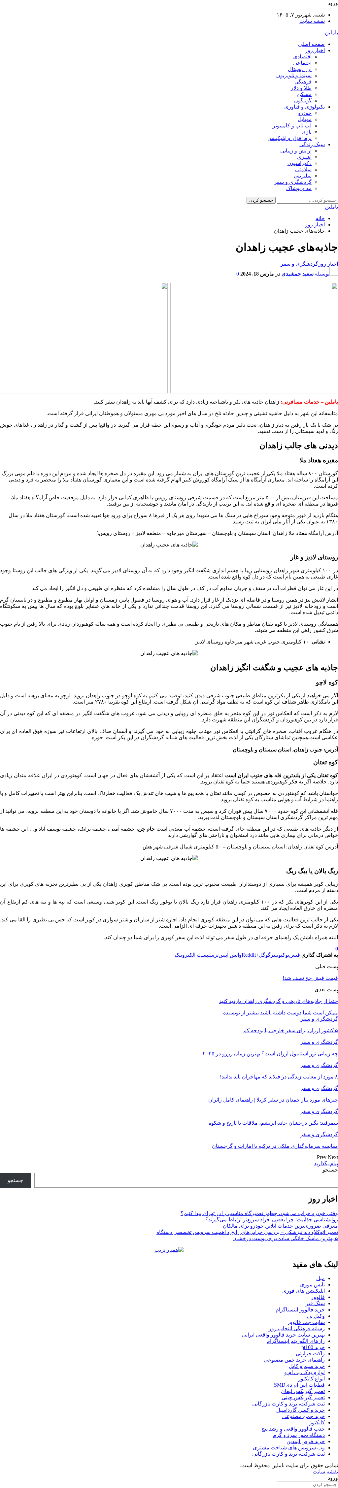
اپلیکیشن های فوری (303, 1291)
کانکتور (317, 1422)
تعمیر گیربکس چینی (303, 1397)
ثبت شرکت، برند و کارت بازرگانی (288, 1403)
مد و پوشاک (299, 188)
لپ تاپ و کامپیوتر (292, 125)
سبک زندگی (312, 144)
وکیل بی (316, 1316)
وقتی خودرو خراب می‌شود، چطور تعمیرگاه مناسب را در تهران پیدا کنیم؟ (259, 1213)
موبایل (305, 119)
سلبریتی (303, 176)
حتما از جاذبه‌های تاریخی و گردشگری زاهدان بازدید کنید (278, 1001)
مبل (320, 1278)
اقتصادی (302, 56)
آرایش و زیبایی (296, 150)
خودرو (305, 113)
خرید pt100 (313, 1347)
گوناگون (303, 100)
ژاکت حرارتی (310, 1353)
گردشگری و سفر (293, 182)
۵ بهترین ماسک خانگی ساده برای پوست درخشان (285, 1238)
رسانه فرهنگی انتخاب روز (297, 1328)
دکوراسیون (299, 163)
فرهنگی (303, 81)
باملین (331, 32)
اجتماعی (302, 63)
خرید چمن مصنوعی (303, 1416)
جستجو (330, 1170)
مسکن (304, 94)
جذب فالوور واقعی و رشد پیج (293, 1429)
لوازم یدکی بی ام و (304, 1372)
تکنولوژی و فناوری (304, 107)
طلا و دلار (301, 88)
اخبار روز (315, 50)
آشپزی (304, 157)
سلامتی (303, 169)
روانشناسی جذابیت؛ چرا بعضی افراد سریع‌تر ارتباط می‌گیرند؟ (271, 1219)
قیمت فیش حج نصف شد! (310, 978)
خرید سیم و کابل (307, 1366)
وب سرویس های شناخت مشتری (289, 1447)
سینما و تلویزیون (294, 75)
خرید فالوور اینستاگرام (300, 1309)
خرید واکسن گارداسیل (300, 1410)
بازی (307, 132)
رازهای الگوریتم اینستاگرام (296, 1341)
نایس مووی (312, 1284)
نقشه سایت (312, 21)
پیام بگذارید (326, 1163)
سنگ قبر (315, 1303)
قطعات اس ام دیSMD (299, 1385)
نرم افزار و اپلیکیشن (289, 138)
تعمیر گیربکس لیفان (303, 1391)
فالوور (318, 1297)
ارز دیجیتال (300, 69)
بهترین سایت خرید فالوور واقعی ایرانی (283, 1335)
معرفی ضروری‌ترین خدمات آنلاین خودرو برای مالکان (280, 1226)
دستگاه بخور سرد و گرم (299, 1435)
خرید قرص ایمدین (306, 1441)
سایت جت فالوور (306, 1322)
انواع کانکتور (311, 1378)
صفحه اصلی (311, 44)
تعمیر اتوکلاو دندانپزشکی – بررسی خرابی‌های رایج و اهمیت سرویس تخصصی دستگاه (247, 1232)
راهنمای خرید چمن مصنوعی (294, 1360)
